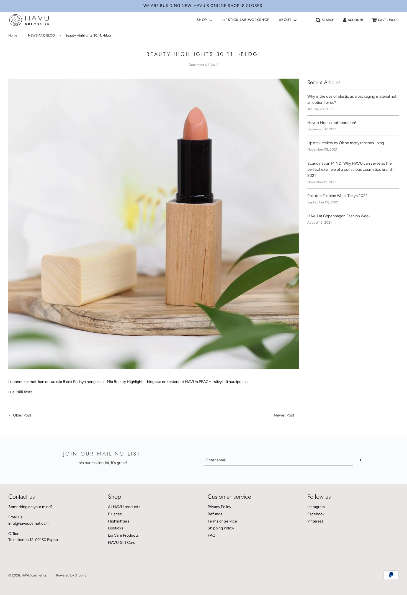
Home (12, 35)
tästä (28, 392)
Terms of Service (222, 521)
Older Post (22, 415)
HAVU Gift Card (121, 542)
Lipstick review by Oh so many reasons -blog (345, 143)
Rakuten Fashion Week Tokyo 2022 (337, 195)
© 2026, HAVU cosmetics (27, 575)
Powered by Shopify (71, 575)
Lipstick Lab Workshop (246, 19)
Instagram (316, 507)
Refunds (215, 514)
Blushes (115, 514)
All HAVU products (124, 507)
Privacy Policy (219, 507)
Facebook (315, 514)
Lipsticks (115, 528)
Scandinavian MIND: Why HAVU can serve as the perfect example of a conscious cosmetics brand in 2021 (351, 169)
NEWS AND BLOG (41, 35)
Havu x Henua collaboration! (331, 122)
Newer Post (284, 415)
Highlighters (118, 521)
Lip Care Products (123, 535)
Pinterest (315, 521)
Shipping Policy (221, 528)
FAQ (211, 535)
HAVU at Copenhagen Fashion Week (338, 216)
